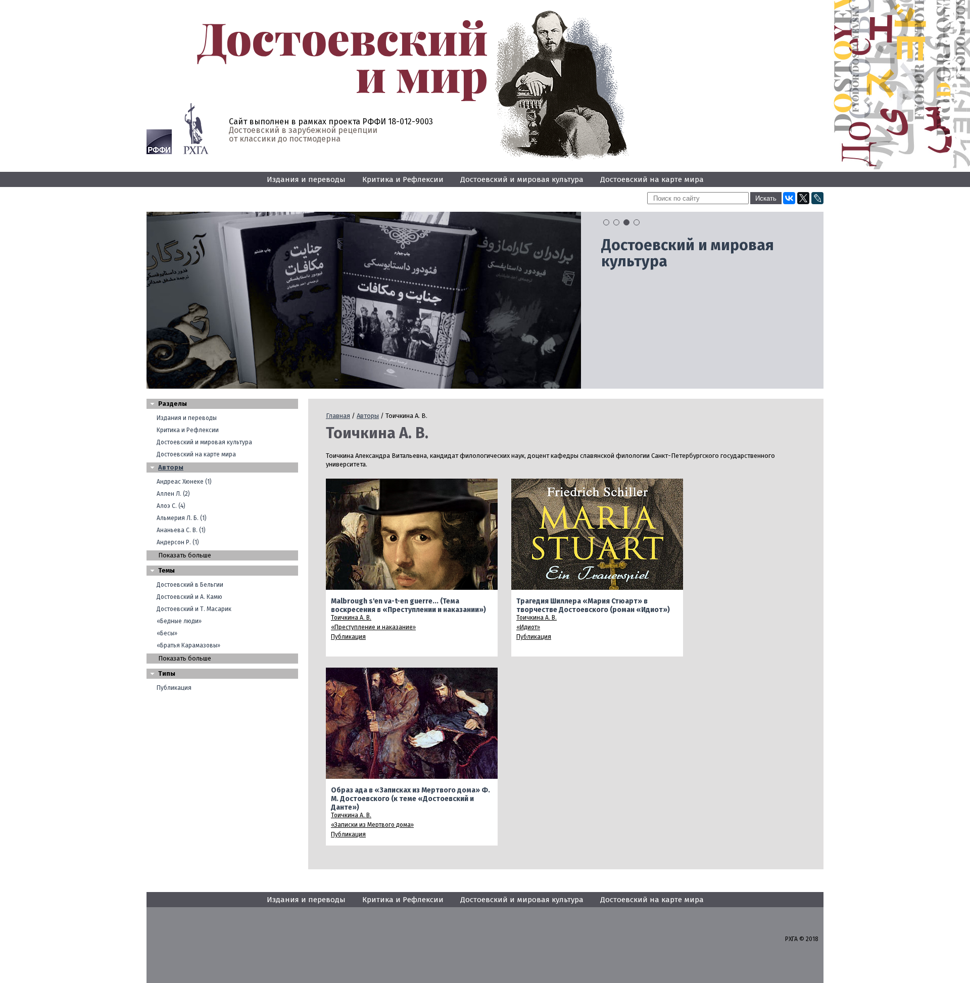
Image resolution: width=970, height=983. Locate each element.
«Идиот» (528, 627)
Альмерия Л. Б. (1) (182, 518)
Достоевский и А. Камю (189, 596)
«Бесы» (167, 633)
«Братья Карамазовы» (188, 645)
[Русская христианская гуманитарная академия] (196, 128)
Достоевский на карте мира (652, 179)
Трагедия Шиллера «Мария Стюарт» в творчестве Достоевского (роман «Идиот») (593, 605)
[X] (803, 198)
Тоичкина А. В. (351, 617)
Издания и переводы (306, 179)
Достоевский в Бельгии (190, 584)
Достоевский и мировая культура (522, 179)
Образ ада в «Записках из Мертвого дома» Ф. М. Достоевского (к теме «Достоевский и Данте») (410, 799)
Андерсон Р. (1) (178, 542)
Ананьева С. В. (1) (181, 530)
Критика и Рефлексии (403, 179)
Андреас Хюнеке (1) (184, 481)
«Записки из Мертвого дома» (372, 824)
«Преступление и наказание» (373, 627)
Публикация (174, 687)
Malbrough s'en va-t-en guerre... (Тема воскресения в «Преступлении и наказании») (408, 605)
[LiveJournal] (817, 198)
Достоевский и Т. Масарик (194, 609)
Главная (338, 415)
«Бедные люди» (179, 621)
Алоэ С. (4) (171, 505)
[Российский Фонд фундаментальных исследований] (159, 141)
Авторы (170, 467)
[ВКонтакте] (789, 198)
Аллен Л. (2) (173, 493)
